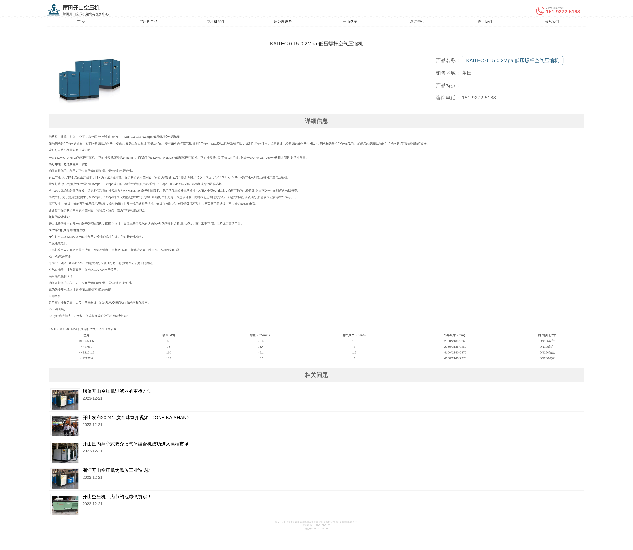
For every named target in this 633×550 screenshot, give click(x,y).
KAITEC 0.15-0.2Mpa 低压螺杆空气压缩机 (512, 60)
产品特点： (448, 85)
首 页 (81, 21)
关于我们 (484, 21)
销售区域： (448, 73)
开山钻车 (350, 21)
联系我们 (552, 21)
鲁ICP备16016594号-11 (345, 522)
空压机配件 (216, 21)
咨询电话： (448, 97)
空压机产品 (148, 21)
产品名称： (448, 60)
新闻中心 (417, 21)
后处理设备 (283, 21)
